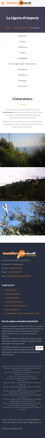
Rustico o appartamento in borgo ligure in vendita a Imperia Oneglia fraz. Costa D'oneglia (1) (22, 404)
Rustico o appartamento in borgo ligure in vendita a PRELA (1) (22, 388)
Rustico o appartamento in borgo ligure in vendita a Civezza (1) (22, 408)
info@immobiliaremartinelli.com (19, 276)
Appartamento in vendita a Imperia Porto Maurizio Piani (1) (22, 383)
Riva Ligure (22, 80)
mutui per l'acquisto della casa (16, 305)
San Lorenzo (22, 86)
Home (7, 28)
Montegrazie (22, 69)
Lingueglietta (22, 58)
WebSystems (17, 429)
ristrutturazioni (10, 290)
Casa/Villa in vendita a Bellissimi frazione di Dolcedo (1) (22, 379)
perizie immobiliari (12, 298)
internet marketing (12, 309)
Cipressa (22, 41)
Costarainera (22, 47)
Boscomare (22, 36)
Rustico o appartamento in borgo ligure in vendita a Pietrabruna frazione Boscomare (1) (22, 392)
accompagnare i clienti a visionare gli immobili (22, 313)
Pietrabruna (22, 75)
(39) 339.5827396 (14, 272)
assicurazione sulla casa (13, 302)
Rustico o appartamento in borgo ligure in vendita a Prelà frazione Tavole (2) (22, 369)
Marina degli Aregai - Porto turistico (22, 64)
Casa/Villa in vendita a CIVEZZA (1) (22, 376)
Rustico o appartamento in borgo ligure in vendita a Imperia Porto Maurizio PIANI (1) (22, 400)
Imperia (22, 53)
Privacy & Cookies (8, 422)
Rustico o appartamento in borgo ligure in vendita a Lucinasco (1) (22, 396)
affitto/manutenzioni (12, 294)
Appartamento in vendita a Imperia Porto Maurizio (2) (22, 366)
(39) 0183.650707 (15, 268)
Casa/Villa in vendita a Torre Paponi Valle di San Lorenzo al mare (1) (22, 373)
